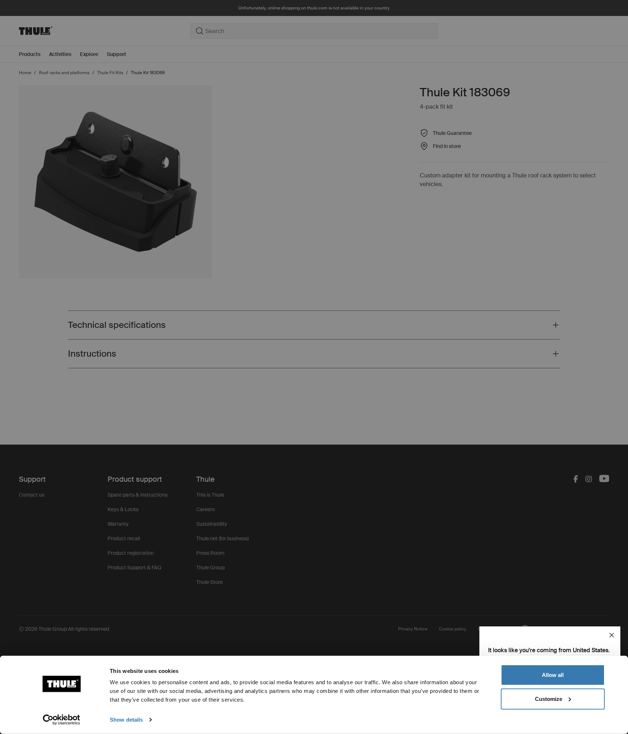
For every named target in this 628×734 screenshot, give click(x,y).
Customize (548, 698)
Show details (126, 720)
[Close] (611, 635)
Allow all (553, 675)
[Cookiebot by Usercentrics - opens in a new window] (61, 719)
